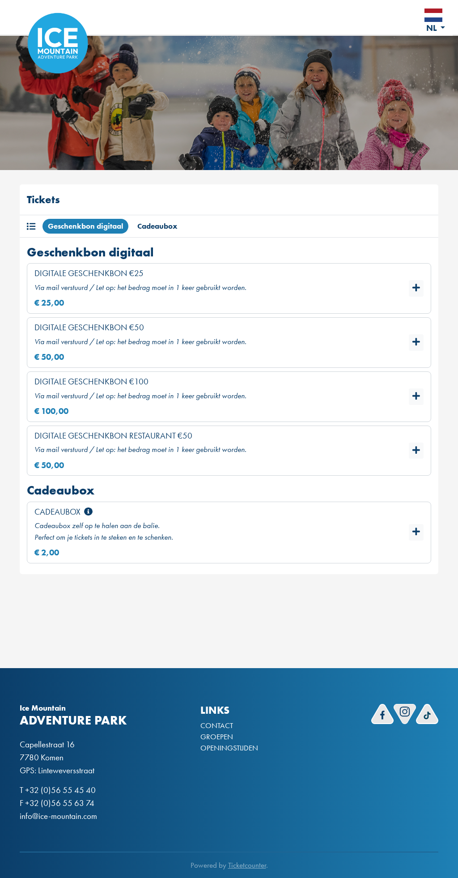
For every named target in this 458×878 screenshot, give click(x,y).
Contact (216, 725)
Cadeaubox (157, 226)
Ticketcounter (247, 865)
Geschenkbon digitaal (85, 226)
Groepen (216, 737)
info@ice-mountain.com (58, 816)
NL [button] (432, 28)
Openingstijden (229, 748)
